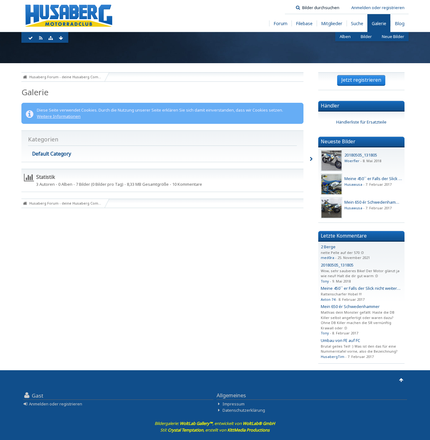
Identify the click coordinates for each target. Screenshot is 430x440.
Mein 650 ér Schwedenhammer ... (375, 202)
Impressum (234, 404)
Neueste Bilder (338, 141)
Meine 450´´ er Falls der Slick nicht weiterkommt (365, 288)
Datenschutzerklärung (244, 410)
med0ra (327, 257)
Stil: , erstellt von (214, 430)
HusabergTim (332, 356)
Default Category (51, 153)
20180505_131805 (360, 155)
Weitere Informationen (59, 116)
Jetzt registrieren (361, 79)
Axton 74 (328, 299)
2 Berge (328, 247)
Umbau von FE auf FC (340, 340)
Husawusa (353, 184)
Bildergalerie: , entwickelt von (215, 423)
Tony (325, 281)
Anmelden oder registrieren (378, 7)
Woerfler (351, 160)
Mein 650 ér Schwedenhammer (350, 306)
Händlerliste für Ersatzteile (361, 122)
